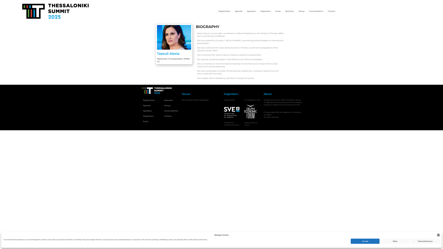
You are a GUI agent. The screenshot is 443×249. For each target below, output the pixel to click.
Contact (331, 11)
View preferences (425, 241)
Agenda (238, 11)
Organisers (265, 11)
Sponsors (289, 11)
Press (278, 11)
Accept (365, 241)
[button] (438, 235)
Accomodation (316, 11)
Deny (395, 241)
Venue (301, 11)
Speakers (251, 11)
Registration (224, 11)
